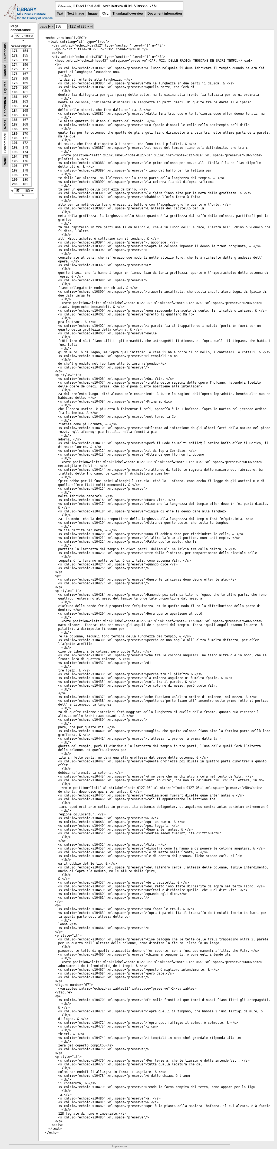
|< (49, 26)
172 (15, 55)
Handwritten (5, 106)
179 (15, 88)
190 (15, 138)
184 (15, 111)
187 (15, 124)
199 (15, 180)
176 (15, 74)
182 (15, 101)
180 (15, 92)
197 (15, 170)
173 (15, 60)
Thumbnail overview (128, 13)
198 (15, 175)
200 (15, 184)
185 (15, 115)
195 (15, 161)
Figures (5, 87)
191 (15, 143)
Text (60, 13)
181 (15, 97)
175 (15, 69)
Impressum (119, 1146)
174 (15, 65)
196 (15, 166)
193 (15, 152)
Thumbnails (5, 52)
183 (15, 106)
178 (15, 83)
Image (93, 13)
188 (15, 129)
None (5, 161)
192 (15, 147)
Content (5, 71)
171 (15, 51)
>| (91, 26)
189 (15, 134)
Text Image (75, 13)
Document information (164, 13)
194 (15, 157)
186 (15, 120)
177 (15, 78)
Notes (5, 124)
